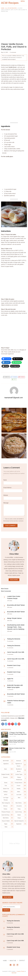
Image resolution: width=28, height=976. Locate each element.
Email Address (7, 487)
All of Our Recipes (11, 8)
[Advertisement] (14, 28)
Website (5, 495)
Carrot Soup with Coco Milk (15, 652)
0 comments (13, 52)
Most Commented (6, 591)
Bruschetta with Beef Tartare (16, 605)
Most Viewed (4, 588)
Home (2, 8)
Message (5, 503)
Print (15, 379)
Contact (22, 960)
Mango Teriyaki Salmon (14, 618)
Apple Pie (10, 678)
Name (5, 480)
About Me (13, 960)
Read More (14, 579)
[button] (23, 1)
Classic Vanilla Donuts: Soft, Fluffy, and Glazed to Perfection (14, 46)
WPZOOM (14, 972)
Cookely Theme (20, 971)
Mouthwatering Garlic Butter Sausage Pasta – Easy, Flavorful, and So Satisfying (15, 627)
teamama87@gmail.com (14, 398)
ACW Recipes (10, 2)
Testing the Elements (13, 639)
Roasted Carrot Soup (13, 665)
